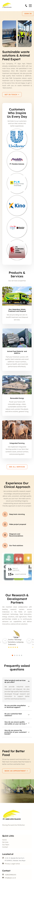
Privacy (7, 864)
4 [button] (19, 655)
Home (4, 840)
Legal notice (15, 864)
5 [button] (21, 655)
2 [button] (14, 655)
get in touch (11, 94)
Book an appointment (15, 771)
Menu (30, 4)
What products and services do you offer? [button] (15, 681)
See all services (17, 467)
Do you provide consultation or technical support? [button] (15, 706)
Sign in (28, 13)
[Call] (26, 5)
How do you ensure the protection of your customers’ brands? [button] (16, 732)
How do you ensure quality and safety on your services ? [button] (16, 723)
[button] (5, 641)
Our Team (5, 845)
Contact (5, 847)
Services (5, 842)
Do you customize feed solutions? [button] (13, 714)
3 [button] (17, 655)
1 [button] (12, 655)
